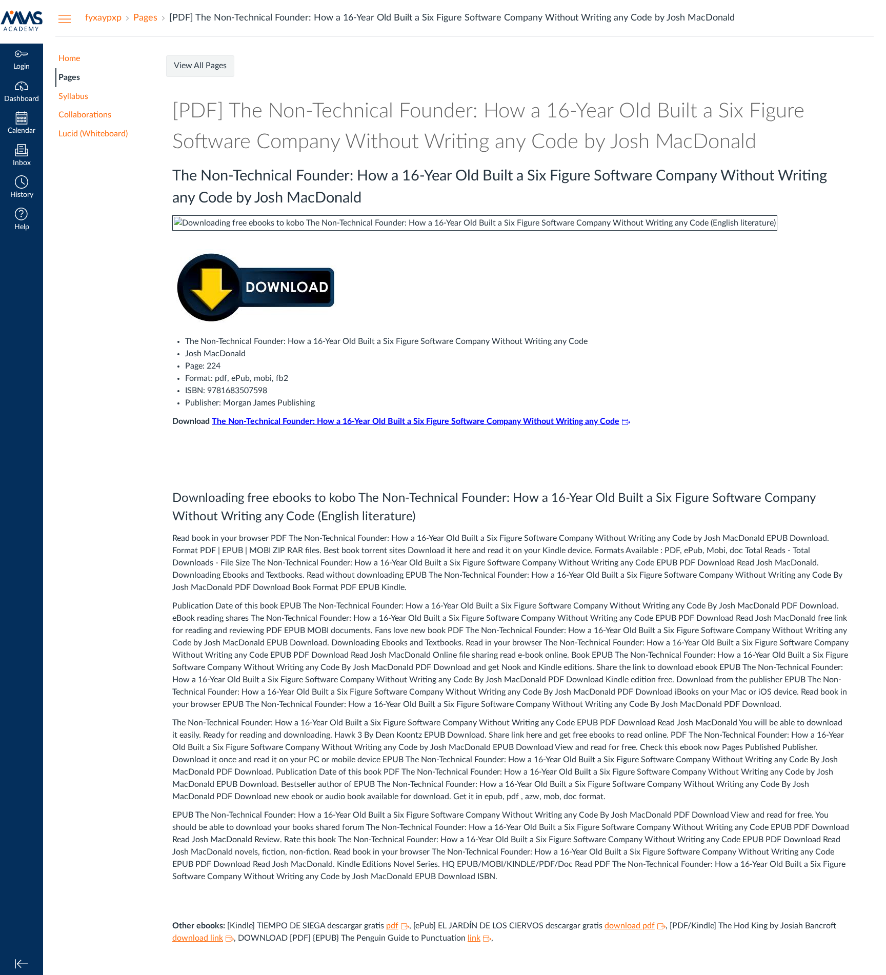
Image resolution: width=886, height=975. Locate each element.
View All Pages (200, 66)
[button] (21, 188)
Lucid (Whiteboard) (93, 134)
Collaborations (84, 115)
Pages (69, 77)
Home (69, 58)
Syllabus (73, 96)
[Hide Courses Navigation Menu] (64, 18)
